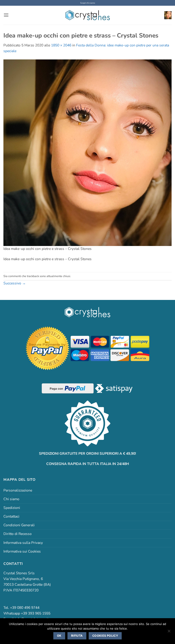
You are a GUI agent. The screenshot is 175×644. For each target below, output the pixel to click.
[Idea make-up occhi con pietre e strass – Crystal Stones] (87, 152)
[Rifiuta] (169, 632)
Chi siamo (11, 499)
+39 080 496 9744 (24, 607)
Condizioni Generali (19, 525)
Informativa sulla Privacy (23, 542)
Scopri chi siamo (87, 2)
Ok (59, 635)
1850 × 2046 (61, 45)
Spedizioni (11, 507)
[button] (6, 15)
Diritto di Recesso (17, 533)
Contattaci (11, 516)
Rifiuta (77, 635)
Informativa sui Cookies (22, 551)
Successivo (14, 283)
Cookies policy (105, 635)
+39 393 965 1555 (35, 613)
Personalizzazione (17, 490)
